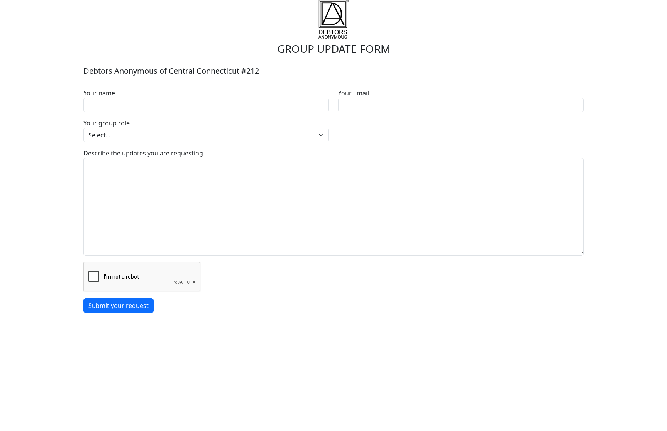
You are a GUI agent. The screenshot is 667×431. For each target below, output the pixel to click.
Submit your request (118, 305)
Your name (99, 93)
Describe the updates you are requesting (143, 153)
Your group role (106, 123)
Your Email (353, 93)
